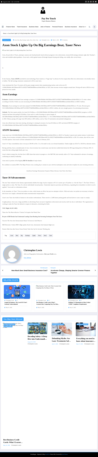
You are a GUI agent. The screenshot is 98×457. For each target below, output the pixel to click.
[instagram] (93, 2)
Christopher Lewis (45, 40)
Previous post (44, 267)
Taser (37, 40)
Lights (28, 40)
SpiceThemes (65, 353)
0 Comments (65, 40)
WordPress (47, 353)
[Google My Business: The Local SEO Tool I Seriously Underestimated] (17, 291)
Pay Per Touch (49, 18)
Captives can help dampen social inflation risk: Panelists (85, 338)
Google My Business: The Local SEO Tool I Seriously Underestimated (15, 303)
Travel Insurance (22, 27)
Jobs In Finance (45, 27)
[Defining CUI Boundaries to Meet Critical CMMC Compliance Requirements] (81, 291)
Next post (53, 267)
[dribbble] (91, 2)
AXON (17, 79)
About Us (82, 27)
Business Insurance (71, 27)
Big (21, 40)
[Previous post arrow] (2, 270)
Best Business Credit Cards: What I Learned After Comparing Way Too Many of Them (47, 303)
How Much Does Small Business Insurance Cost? (29, 270)
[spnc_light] (94, 27)
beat (18, 40)
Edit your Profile (49, 254)
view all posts (27, 257)
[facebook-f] (86, 2)
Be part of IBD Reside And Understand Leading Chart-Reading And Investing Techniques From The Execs (32, 216)
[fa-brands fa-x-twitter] (88, 2)
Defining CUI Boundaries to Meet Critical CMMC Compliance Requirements (79, 303)
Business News (33, 27)
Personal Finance (57, 27)
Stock (34, 40)
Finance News (10, 27)
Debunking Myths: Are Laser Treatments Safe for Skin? (36, 339)
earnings (24, 40)
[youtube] (96, 2)
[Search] (89, 27)
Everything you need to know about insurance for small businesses (60, 339)
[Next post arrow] (95, 270)
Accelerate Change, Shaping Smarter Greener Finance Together (70, 271)
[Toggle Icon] (3, 27)
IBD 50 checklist (28, 160)
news (31, 40)
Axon (15, 40)
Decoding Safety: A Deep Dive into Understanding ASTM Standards (12, 337)
